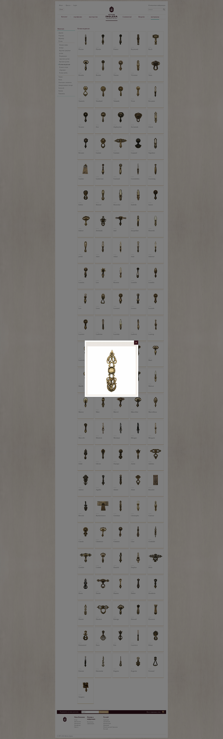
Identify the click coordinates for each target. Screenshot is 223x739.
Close (136, 342)
